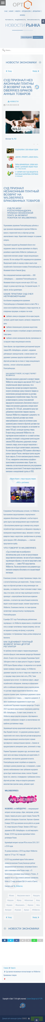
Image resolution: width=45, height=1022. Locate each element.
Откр (36, 1020)
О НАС (5, 11)
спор (38, 900)
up (37, 144)
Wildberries (19, 886)
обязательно (29, 900)
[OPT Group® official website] (22, 1005)
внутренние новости (24, 895)
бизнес (12, 895)
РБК (15, 139)
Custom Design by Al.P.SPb (34, 999)
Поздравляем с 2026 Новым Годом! (26, 150)
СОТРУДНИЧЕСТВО (26, 11)
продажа (11, 900)
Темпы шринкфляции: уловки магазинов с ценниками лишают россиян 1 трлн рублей (26, 166)
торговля (18, 910)
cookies (24, 1018)
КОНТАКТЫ (22, 15)
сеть (38, 905)
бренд (19, 900)
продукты (37, 895)
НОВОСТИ (17, 11)
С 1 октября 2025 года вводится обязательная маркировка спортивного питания (26, 174)
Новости (14, 101)
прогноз (30, 905)
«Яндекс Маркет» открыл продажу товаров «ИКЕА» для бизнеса (22, 481)
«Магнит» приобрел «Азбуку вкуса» (26, 157)
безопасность (20, 905)
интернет (9, 910)
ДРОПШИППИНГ (36, 11)
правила (9, 905)
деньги (27, 910)
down (34, 144)
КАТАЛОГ (11, 11)
